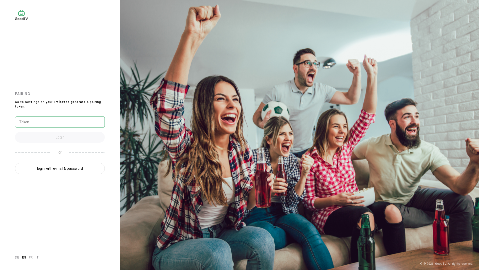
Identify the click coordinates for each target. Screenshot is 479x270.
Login (60, 137)
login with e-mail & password (60, 168)
